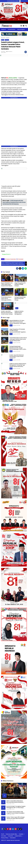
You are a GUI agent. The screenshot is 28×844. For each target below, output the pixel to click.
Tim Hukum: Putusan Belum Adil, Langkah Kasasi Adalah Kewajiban (15, 812)
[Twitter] (20, 268)
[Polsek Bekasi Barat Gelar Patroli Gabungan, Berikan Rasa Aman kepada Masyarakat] (7, 292)
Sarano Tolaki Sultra (11, 259)
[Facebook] (17, 268)
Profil (2, 834)
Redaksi (21, 834)
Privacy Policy (4, 837)
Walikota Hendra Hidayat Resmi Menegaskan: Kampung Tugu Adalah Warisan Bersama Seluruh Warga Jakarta (21, 313)
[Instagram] (10, 829)
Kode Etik (10, 836)
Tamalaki (21, 259)
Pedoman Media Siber (11, 834)
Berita (3, 39)
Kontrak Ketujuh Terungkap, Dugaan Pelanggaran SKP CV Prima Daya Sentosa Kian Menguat (15, 807)
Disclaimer (13, 837)
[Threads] (18, 829)
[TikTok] (21, 829)
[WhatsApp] (25, 268)
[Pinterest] (7, 829)
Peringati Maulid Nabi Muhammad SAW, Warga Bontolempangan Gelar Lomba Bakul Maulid (20, 299)
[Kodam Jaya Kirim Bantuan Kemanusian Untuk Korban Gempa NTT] (7, 306)
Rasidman (3, 51)
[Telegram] (23, 268)
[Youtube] (15, 829)
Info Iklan (3, 836)
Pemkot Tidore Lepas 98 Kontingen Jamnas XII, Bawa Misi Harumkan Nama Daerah (15, 817)
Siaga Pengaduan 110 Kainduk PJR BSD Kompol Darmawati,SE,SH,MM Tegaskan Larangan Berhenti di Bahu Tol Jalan (20, 284)
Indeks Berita (18, 836)
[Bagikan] (25, 52)
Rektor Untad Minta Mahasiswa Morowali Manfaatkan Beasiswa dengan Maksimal (14, 801)
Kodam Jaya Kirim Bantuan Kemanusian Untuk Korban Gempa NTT (7, 313)
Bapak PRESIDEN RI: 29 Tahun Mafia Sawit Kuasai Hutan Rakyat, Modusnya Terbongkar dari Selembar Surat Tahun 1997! (7, 284)
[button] (21, 26)
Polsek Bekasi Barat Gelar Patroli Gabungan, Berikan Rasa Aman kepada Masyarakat (6, 299)
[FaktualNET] (6, 25)
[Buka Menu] (23, 26)
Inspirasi (7, 39)
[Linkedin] (13, 829)
